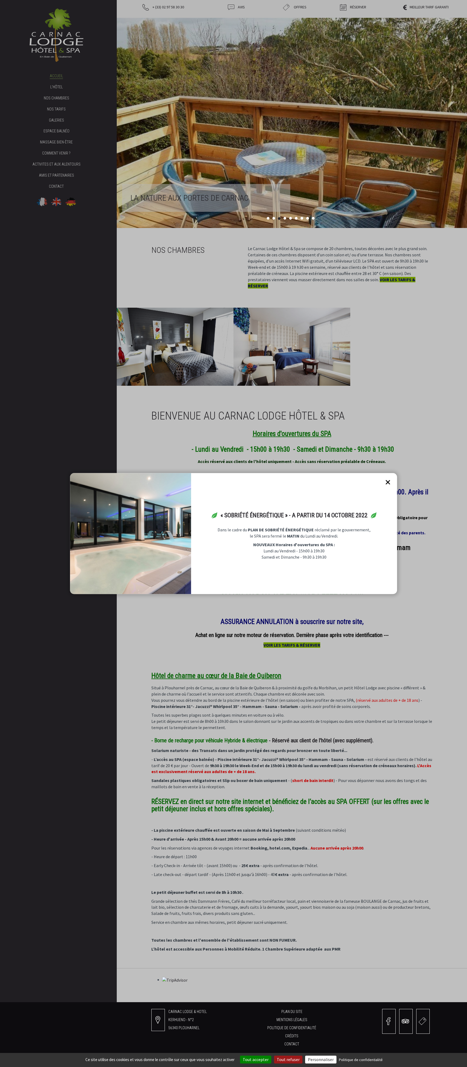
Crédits (291, 1036)
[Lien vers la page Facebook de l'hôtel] (389, 1021)
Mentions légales (291, 1020)
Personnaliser (321, 1059)
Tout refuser (288, 1059)
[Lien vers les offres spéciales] (423, 1021)
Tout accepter (256, 1059)
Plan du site (291, 1011)
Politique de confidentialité (291, 1028)
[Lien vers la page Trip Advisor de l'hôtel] (406, 1021)
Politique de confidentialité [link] (361, 1059)
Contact (291, 1044)
